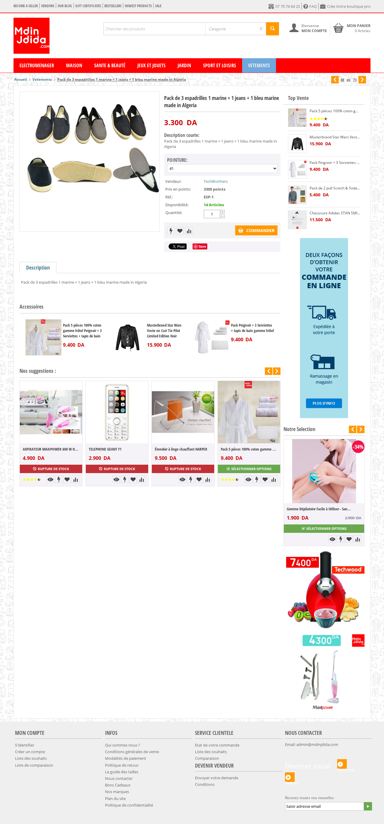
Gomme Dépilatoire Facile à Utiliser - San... (277, 509)
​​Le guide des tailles (121, 771)
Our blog (65, 5)
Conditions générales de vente (132, 751)
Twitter (290, 781)
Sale (158, 5)
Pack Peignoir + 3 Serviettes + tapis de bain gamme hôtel (252, 327)
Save (202, 246)
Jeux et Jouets (151, 65)
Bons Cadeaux (117, 785)
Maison (74, 65)
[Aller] (368, 806)
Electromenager (37, 65)
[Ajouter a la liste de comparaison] (189, 230)
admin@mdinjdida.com (317, 744)
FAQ (313, 6)
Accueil (20, 79)
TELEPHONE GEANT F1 (105, 449)
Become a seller (26, 5)
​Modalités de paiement (125, 758)
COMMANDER (260, 230)
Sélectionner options (251, 468)
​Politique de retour (122, 765)
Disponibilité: (176, 204)
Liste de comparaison (34, 765)
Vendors (47, 5)
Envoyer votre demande (216, 777)
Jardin (184, 65)
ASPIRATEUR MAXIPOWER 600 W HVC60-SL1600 (51, 449)
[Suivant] (362, 79)
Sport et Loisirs (219, 65)
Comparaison (207, 758)
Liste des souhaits (31, 758)
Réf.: (169, 197)
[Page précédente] (335, 79)
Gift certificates (88, 5)
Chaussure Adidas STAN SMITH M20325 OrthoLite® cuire (335, 213)
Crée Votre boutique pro (348, 6)
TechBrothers (216, 181)
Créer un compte (30, 751)
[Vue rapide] (50, 479)
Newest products (138, 5)
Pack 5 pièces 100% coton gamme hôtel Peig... (249, 449)
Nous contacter (119, 778)
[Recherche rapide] (272, 28)
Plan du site (115, 798)
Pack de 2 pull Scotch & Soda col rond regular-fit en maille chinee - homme (335, 188)
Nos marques (117, 791)
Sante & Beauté (109, 65)
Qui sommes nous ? (122, 745)
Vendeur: (173, 181)
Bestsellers (113, 5)
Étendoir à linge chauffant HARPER (181, 449)
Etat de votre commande (217, 745)
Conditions (204, 784)
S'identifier (24, 745)
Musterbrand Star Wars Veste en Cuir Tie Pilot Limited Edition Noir (164, 330)
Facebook (342, 768)
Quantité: (173, 212)
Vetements (259, 65)
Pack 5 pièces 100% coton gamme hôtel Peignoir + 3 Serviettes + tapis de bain (82, 330)
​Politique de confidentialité (129, 805)
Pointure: (177, 160)
